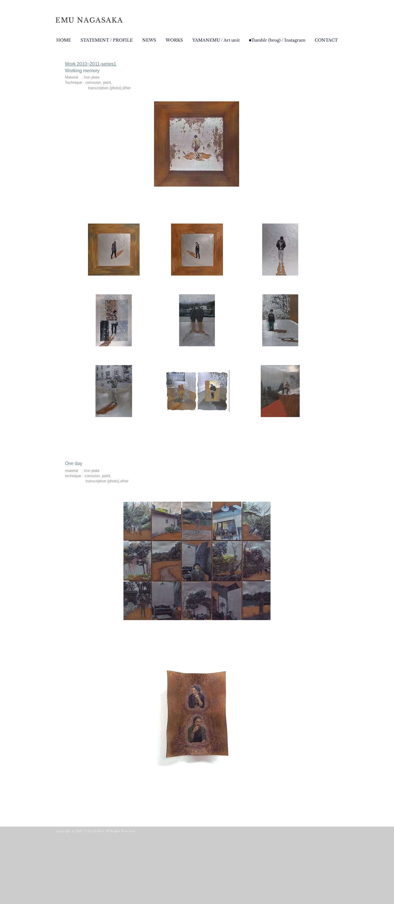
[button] (114, 250)
